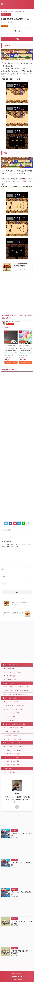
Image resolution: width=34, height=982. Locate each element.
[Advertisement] (17, 294)
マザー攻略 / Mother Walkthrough (15, 694)
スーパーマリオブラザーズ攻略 (14, 728)
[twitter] (6, 523)
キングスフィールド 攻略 (12, 754)
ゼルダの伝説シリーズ (11, 665)
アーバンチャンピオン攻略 (12, 739)
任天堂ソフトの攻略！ (17, 973)
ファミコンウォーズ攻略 (11, 731)
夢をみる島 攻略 (9, 668)
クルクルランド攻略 (10, 735)
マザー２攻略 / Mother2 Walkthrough (16, 690)
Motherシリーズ (10, 683)
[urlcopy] (28, 523)
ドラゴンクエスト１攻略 (11, 765)
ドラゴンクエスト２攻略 (11, 761)
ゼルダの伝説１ (7, 530)
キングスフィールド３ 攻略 (12, 746)
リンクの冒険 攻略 (10, 676)
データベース (9, 768)
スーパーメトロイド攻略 (11, 713)
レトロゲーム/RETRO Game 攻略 (15, 724)
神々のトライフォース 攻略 (12, 672)
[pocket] (15, 523)
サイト (4, 583)
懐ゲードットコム (9, 772)
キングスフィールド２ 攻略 (12, 750)
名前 (3, 569)
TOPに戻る (4, 25)
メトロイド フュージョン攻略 (13, 709)
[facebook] (10, 523)
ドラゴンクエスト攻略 (11, 757)
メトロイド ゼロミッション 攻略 (14, 705)
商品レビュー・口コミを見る (10, 353)
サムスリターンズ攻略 (11, 702)
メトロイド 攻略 (9, 720)
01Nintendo (17, 976)
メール (4, 576)
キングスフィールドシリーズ (14, 743)
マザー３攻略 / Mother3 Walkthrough (16, 687)
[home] (17, 807)
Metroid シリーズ (10, 698)
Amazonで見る (11, 362)
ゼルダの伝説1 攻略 (10, 679)
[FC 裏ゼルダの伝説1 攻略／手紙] (19, 523)
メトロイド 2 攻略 (10, 717)
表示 (19, 31)
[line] (23, 523)
